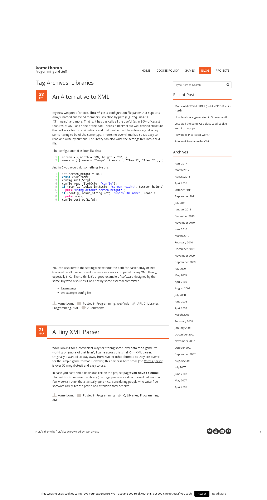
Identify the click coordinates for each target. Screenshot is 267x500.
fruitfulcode (63, 431)
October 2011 (183, 190)
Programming (105, 303)
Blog (205, 70)
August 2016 (182, 176)
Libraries (153, 303)
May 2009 (181, 275)
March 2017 (182, 170)
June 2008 (181, 301)
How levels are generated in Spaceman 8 (201, 117)
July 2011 (180, 203)
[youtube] (216, 431)
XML (76, 308)
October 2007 (183, 347)
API (139, 303)
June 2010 (181, 229)
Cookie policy (168, 70)
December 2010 (184, 216)
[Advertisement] (133, 31)
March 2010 (182, 236)
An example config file (76, 293)
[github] (228, 431)
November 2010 (185, 222)
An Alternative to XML (81, 96)
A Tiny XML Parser (76, 332)
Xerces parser (153, 361)
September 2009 (185, 262)
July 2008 (180, 295)
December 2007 (184, 334)
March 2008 (182, 314)
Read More (219, 493)
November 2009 (185, 255)
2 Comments (96, 308)
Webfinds (123, 303)
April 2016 (181, 183)
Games (190, 70)
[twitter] (210, 431)
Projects (222, 70)
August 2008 (182, 288)
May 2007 (181, 380)
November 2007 (185, 341)
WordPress (92, 431)
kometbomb (66, 303)
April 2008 (181, 308)
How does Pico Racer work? (192, 135)
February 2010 (184, 242)
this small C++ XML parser (133, 352)
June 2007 (181, 374)
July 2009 (180, 269)
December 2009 (184, 249)
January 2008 (183, 328)
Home (146, 70)
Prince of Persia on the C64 (192, 141)
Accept (202, 493)
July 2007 (180, 367)
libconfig (96, 113)
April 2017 (181, 163)
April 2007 (181, 387)
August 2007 (182, 361)
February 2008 (184, 321)
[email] (222, 431)
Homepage (68, 288)
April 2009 (181, 282)
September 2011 (185, 196)
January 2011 (183, 209)
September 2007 (185, 354)
